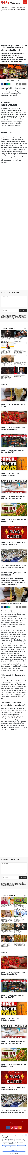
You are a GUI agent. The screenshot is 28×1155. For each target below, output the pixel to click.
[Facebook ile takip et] (8, 1127)
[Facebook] (2, 84)
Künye (9, 1122)
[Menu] (24, 2)
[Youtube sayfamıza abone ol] (12, 1127)
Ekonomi (12, 7)
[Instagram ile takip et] (16, 1127)
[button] (20, 84)
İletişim (15, 1122)
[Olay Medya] (10, 2)
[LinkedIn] (7, 84)
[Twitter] (5, 84)
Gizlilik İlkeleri (22, 1122)
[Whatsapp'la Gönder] (9, 84)
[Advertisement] (14, 28)
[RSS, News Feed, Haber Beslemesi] (20, 1127)
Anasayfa (5, 7)
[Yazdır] (17, 84)
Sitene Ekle (14, 1124)
